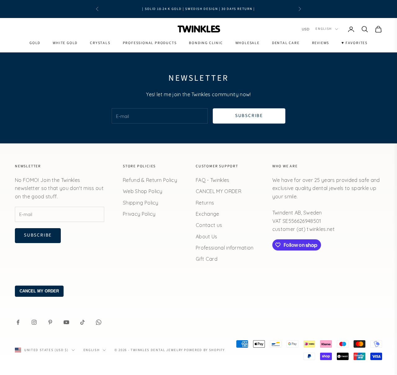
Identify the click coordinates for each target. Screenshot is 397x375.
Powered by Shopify (204, 350)
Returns (205, 203)
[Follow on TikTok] (82, 322)
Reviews (320, 43)
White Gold (65, 43)
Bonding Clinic (206, 43)
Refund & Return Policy (150, 180)
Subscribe (249, 115)
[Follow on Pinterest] (50, 322)
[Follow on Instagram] (34, 322)
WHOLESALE (247, 43)
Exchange (207, 214)
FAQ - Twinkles (212, 180)
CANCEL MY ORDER (218, 191)
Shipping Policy (140, 203)
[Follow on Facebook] (18, 322)
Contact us (209, 225)
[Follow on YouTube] (66, 322)
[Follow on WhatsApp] (99, 322)
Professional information (225, 248)
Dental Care (286, 43)
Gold (34, 43)
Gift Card (206, 259)
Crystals (100, 43)
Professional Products (150, 43)
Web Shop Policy (143, 191)
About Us (206, 236)
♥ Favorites (354, 43)
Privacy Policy (139, 214)
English (323, 29)
